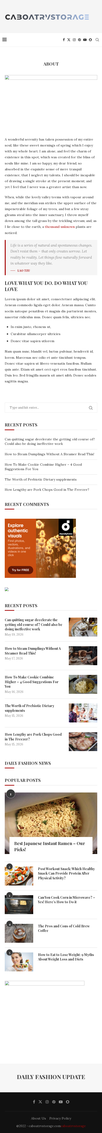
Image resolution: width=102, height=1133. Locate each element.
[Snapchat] (90, 40)
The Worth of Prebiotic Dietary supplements (41, 479)
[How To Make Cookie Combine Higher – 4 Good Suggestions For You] (83, 684)
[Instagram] (74, 40)
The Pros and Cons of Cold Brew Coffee (64, 928)
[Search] (97, 40)
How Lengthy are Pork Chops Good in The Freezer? (47, 489)
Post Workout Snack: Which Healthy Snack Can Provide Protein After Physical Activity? (66, 873)
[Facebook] (64, 40)
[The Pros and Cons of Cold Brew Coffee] (19, 933)
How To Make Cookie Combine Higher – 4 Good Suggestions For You (32, 682)
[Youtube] (85, 40)
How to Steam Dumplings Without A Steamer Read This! (49, 454)
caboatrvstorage (73, 1126)
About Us (38, 1118)
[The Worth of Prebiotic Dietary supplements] (83, 713)
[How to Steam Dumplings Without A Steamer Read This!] (83, 655)
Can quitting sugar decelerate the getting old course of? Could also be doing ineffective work (50, 441)
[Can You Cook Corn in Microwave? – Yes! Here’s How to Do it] (19, 904)
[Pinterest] (79, 40)
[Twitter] (68, 40)
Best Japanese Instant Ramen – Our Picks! (49, 846)
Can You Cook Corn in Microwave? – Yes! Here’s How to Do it (66, 899)
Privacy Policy (60, 1118)
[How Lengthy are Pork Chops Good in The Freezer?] (83, 741)
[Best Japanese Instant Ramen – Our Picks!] (51, 823)
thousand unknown (60, 227)
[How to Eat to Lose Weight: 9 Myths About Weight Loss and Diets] (19, 961)
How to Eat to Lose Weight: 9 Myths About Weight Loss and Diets (66, 957)
